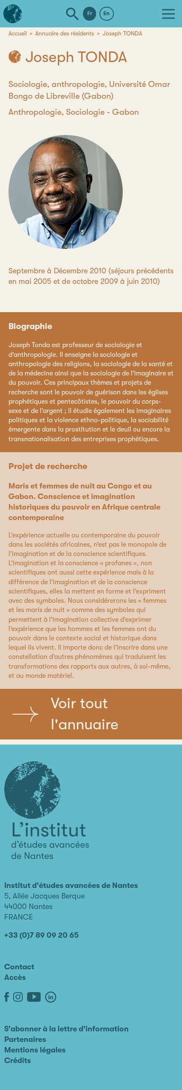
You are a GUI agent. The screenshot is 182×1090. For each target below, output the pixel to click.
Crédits (17, 1060)
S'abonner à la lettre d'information (66, 1029)
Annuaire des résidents (64, 33)
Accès (15, 977)
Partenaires (25, 1039)
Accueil (17, 33)
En (106, 13)
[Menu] (168, 13)
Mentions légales (35, 1050)
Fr (89, 13)
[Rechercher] (72, 14)
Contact (19, 967)
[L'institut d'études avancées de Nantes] (46, 810)
